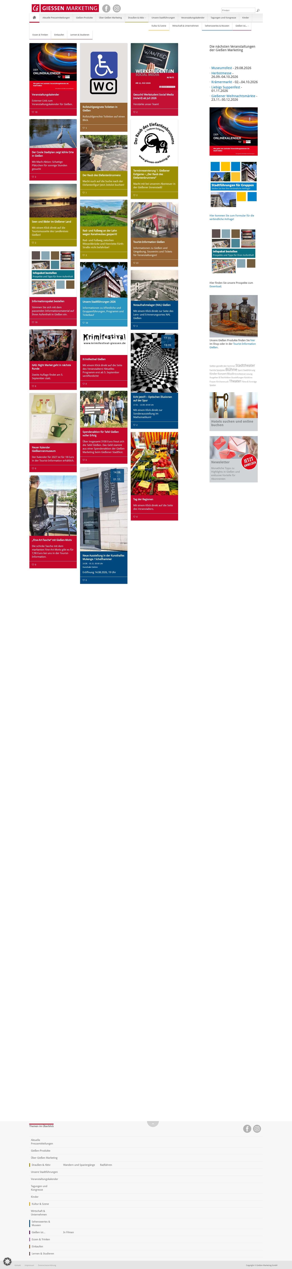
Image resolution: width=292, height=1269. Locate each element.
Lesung (249, 374)
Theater (235, 381)
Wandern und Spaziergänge (79, 1164)
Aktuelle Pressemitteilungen (56, 17)
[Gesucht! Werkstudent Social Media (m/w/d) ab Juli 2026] (154, 66)
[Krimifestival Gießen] (103, 342)
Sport (240, 370)
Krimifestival (240, 374)
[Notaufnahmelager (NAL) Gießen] (154, 285)
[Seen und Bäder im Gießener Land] (53, 200)
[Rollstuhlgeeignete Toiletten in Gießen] (103, 73)
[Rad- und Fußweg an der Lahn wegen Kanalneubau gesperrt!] (103, 213)
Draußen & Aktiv (134, 19)
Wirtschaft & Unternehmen (185, 26)
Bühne (231, 369)
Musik (230, 373)
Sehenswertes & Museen (217, 26)
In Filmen (68, 1232)
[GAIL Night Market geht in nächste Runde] (53, 345)
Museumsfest (221, 68)
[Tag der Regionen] (154, 463)
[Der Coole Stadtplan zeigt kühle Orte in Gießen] (53, 133)
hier (252, 340)
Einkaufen (59, 34)
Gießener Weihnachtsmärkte (233, 96)
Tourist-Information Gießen (149, 241)
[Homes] (34, 17)
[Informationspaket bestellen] (53, 273)
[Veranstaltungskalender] (53, 66)
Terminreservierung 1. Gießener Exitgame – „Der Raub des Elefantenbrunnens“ (151, 174)
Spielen (213, 385)
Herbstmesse (221, 73)
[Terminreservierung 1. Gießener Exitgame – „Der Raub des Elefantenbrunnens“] (154, 142)
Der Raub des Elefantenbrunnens (102, 175)
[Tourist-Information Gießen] (154, 220)
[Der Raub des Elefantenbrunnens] (103, 153)
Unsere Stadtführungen (163, 17)
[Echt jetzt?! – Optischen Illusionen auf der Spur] (154, 363)
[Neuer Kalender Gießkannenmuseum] (53, 418)
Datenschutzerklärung (47, 1265)
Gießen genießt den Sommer (222, 366)
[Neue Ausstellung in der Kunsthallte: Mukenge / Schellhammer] (103, 509)
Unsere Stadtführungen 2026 (99, 301)
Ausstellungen (237, 377)
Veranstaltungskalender (192, 17)
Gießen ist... (240, 27)
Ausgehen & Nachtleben (220, 377)
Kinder (245, 17)
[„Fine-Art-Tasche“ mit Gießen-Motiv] (53, 505)
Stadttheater (245, 365)
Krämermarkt (221, 82)
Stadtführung (249, 370)
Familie (213, 370)
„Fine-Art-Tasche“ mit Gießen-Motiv (52, 540)
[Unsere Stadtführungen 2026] (103, 280)
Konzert (222, 373)
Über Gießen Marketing (110, 17)
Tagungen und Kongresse (223, 17)
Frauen (213, 382)
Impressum (29, 1265)
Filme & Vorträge (249, 382)
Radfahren (106, 1164)
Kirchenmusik (222, 382)
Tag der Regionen (143, 499)
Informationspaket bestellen (48, 301)
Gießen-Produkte (84, 17)
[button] (7, 1261)
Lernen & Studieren (79, 34)
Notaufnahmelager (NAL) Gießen (152, 305)
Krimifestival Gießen (94, 359)
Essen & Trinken (40, 34)
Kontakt (18, 1265)
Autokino (248, 377)
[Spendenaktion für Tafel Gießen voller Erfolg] (103, 409)
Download (215, 286)
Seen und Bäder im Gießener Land (51, 221)
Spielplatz (220, 370)
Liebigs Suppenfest (225, 87)
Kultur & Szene (159, 26)
